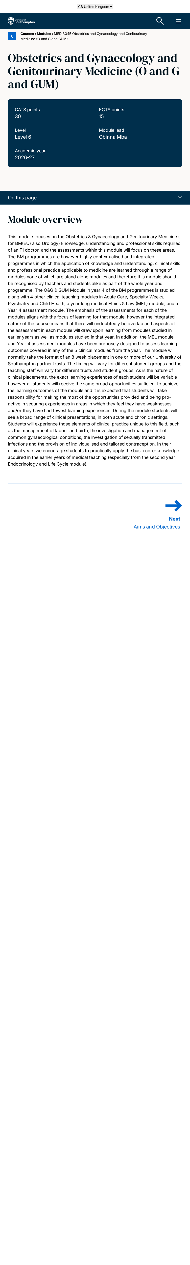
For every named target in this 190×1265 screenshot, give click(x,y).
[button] (95, 198)
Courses (27, 33)
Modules (44, 33)
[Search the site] (160, 21)
